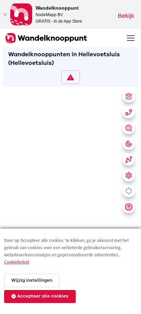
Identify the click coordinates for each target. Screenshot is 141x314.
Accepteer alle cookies (42, 296)
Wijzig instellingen (31, 280)
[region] (70, 199)
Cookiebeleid (16, 262)
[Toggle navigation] (130, 38)
